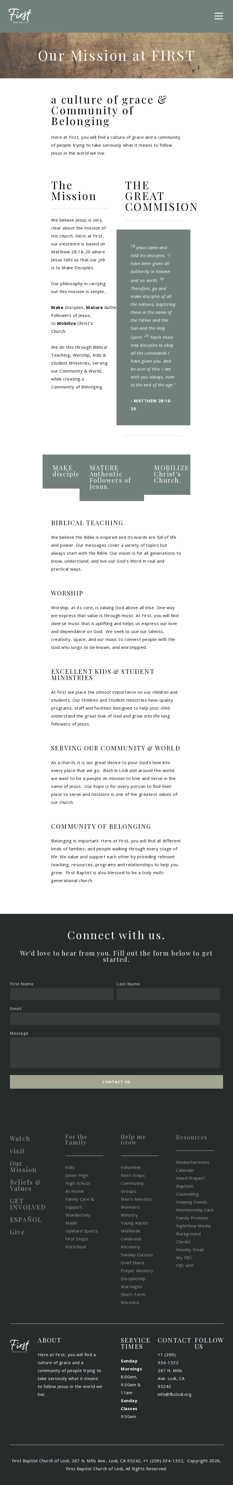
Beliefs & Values (25, 1185)
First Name (22, 984)
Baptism (185, 1186)
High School (77, 1183)
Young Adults (135, 1223)
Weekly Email (190, 1249)
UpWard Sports (81, 1231)
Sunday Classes (137, 1254)
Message (19, 1033)
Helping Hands (191, 1202)
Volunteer (132, 1167)
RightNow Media (193, 1226)
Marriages (131, 1286)
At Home (74, 1191)
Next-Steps (133, 1175)
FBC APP (185, 1265)
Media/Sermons (192, 1162)
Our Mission (23, 1166)
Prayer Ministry (137, 1270)
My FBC (184, 1257)
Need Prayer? (190, 1178)
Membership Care (195, 1210)
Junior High (77, 1175)
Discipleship (134, 1278)
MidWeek (130, 1231)
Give (17, 1232)
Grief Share (132, 1262)
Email (16, 1008)
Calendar (185, 1170)
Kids (69, 1167)
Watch (20, 1138)
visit (17, 1151)
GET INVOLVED (28, 1203)
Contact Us (116, 1081)
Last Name (128, 984)
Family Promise (192, 1218)
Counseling (188, 1194)
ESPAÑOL (26, 1219)
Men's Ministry (136, 1199)
